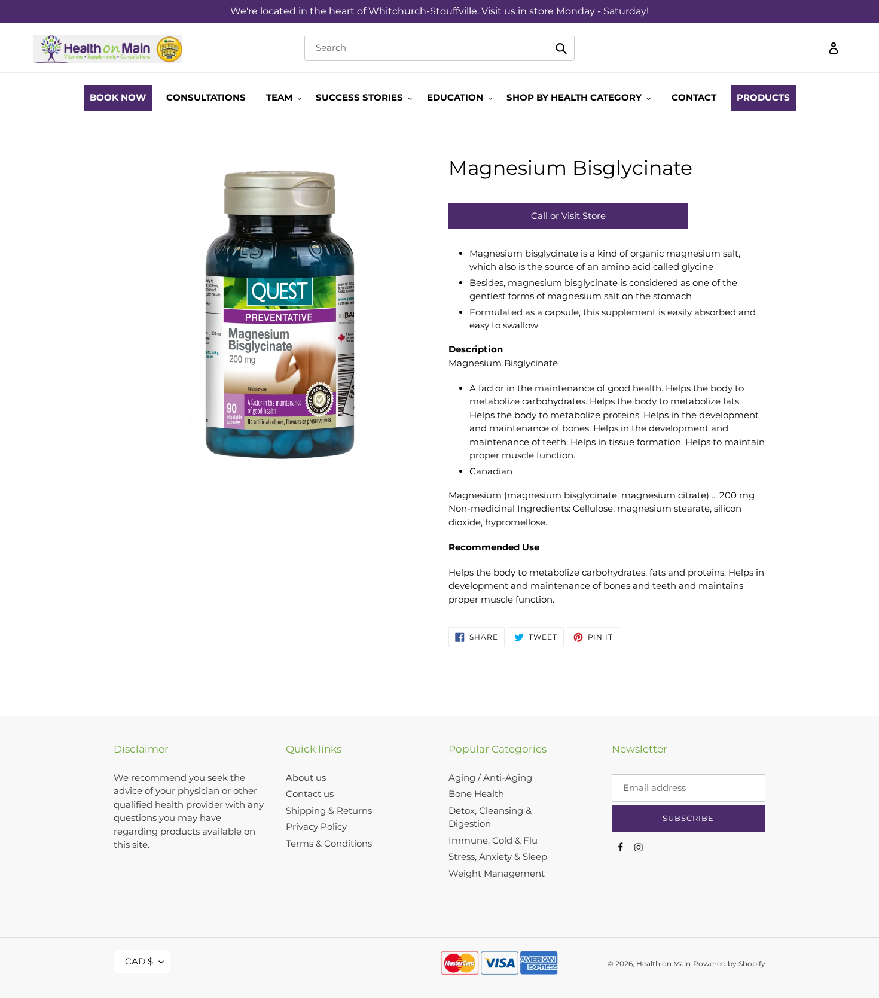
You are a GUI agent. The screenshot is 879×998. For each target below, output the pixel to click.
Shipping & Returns (329, 810)
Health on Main (663, 963)
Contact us (310, 793)
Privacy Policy (316, 826)
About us (306, 777)
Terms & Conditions (329, 843)
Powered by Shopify (729, 963)
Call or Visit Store (568, 215)
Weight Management (496, 873)
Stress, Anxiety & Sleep (497, 856)
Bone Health (476, 793)
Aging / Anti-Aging (490, 777)
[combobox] (439, 48)
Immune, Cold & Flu (493, 840)
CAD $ (139, 961)
